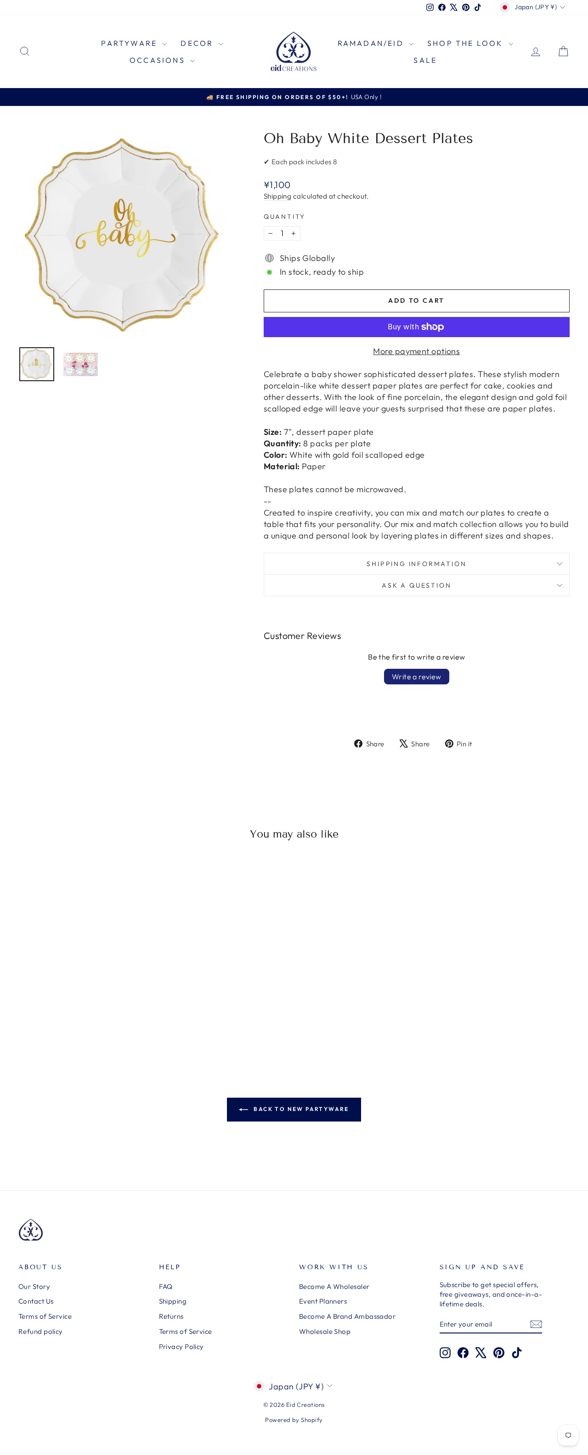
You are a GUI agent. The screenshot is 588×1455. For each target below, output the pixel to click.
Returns (171, 1316)
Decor (198, 43)
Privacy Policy (181, 1346)
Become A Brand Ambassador (347, 1316)
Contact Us (36, 1301)
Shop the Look (466, 43)
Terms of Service (45, 1316)
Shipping (278, 196)
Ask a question (416, 585)
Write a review (416, 676)
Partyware (130, 43)
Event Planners (323, 1301)
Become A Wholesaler (334, 1286)
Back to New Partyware (300, 1108)
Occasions (159, 60)
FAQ (166, 1286)
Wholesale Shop (325, 1331)
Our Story (34, 1286)
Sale (425, 60)
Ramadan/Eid (372, 43)
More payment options (416, 351)
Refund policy (40, 1331)
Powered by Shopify (293, 1419)
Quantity (284, 216)
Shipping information (416, 564)
